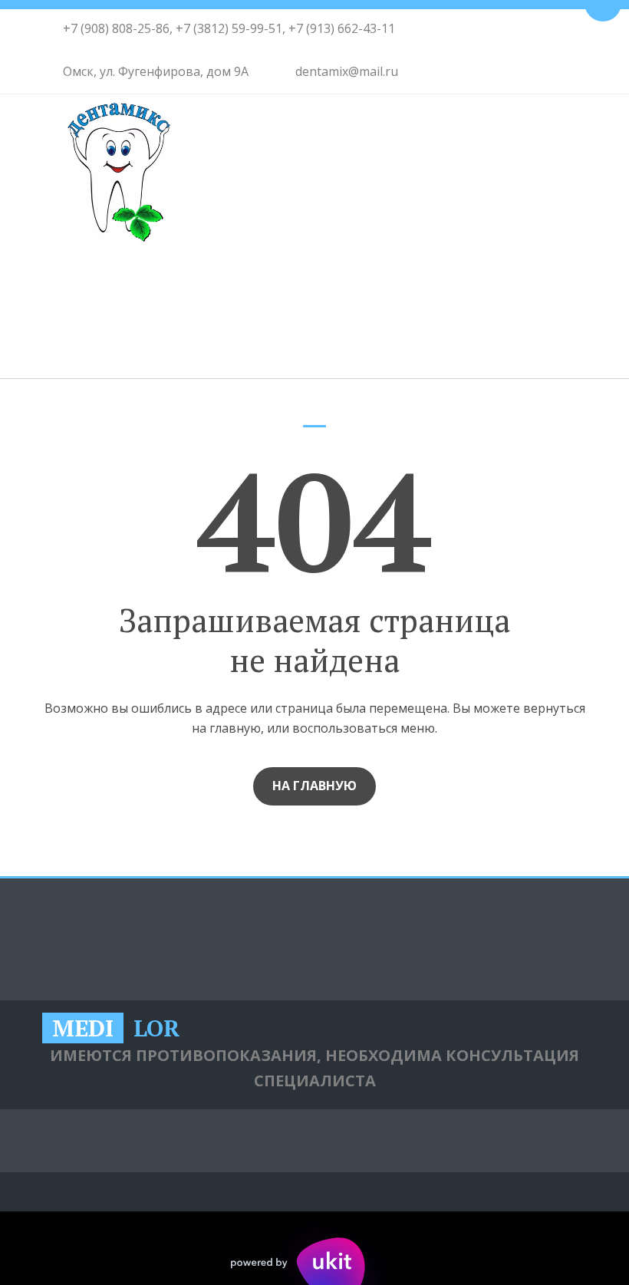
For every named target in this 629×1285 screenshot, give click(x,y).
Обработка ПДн (518, 939)
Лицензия (452, 316)
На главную (314, 785)
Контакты (336, 316)
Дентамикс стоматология (160, 316)
